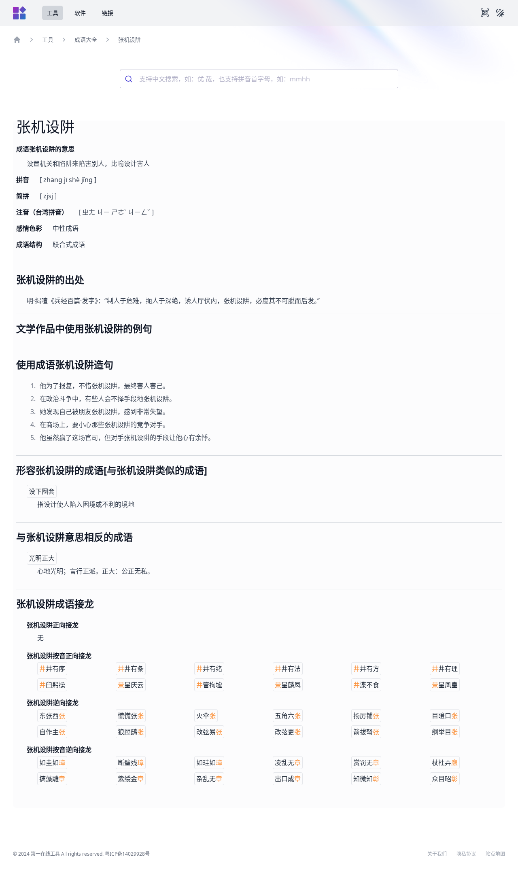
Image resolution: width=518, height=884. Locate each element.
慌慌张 (131, 715)
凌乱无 (288, 762)
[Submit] (129, 79)
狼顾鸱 (131, 731)
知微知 (366, 778)
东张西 (52, 715)
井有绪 (209, 668)
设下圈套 (42, 491)
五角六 (288, 715)
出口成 (288, 778)
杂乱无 (209, 778)
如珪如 (209, 762)
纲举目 (445, 731)
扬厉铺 (366, 715)
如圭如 (52, 762)
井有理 (445, 668)
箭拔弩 (366, 731)
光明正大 (42, 558)
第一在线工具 (45, 853)
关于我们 (437, 854)
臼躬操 (52, 684)
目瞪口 (445, 715)
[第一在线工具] (19, 12)
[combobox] (259, 79)
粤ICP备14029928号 (127, 853)
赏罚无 (366, 762)
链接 (107, 13)
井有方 (366, 668)
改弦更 (288, 731)
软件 (80, 13)
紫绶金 (131, 778)
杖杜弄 (445, 762)
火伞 (206, 715)
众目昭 (445, 778)
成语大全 (85, 39)
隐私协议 (466, 854)
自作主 (52, 731)
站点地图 (495, 854)
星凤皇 (445, 684)
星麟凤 (288, 684)
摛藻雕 (52, 778)
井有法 (288, 668)
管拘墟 (209, 684)
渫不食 (366, 684)
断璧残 (131, 762)
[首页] (17, 40)
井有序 (52, 668)
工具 (52, 13)
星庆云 (131, 684)
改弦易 (209, 731)
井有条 (131, 668)
